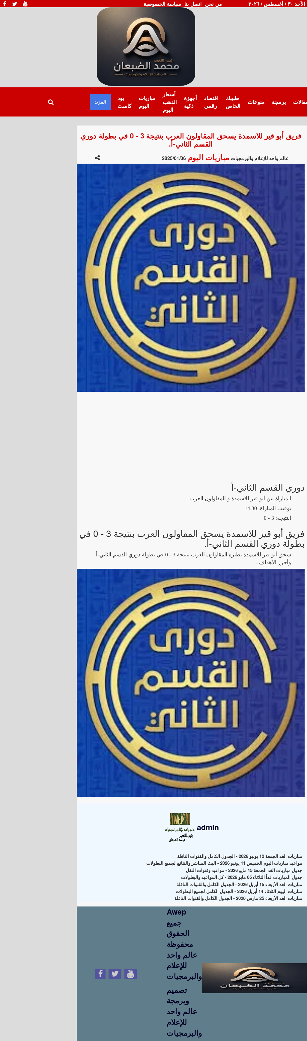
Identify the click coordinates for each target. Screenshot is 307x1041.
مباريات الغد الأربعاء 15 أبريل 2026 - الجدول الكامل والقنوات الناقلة (239, 884)
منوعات (256, 102)
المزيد (100, 101)
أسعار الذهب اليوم (170, 101)
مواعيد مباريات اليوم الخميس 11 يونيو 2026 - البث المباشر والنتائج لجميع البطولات (224, 863)
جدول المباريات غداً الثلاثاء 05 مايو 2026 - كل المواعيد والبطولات (241, 877)
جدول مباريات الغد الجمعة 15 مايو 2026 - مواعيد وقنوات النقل (244, 870)
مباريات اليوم (147, 102)
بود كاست (125, 102)
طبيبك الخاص (233, 102)
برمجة (279, 102)
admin (207, 827)
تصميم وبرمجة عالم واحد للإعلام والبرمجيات (184, 1011)
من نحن (213, 3)
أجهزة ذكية (190, 102)
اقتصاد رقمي (211, 102)
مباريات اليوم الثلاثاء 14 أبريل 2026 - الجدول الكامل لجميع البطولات (239, 891)
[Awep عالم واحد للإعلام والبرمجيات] (254, 972)
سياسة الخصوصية (162, 3)
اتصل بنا (193, 3)
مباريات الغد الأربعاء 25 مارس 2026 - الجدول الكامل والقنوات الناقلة (238, 898)
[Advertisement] (191, 434)
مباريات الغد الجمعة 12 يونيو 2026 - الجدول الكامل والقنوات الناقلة (239, 856)
